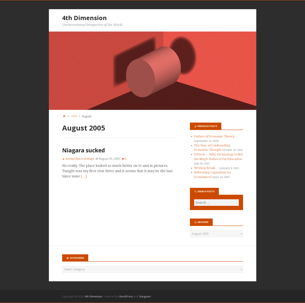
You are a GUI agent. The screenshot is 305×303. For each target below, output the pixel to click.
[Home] (64, 116)
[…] (84, 176)
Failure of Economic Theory (214, 136)
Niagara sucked (83, 150)
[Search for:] (216, 202)
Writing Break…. (206, 168)
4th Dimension (84, 18)
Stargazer (145, 296)
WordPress (126, 296)
